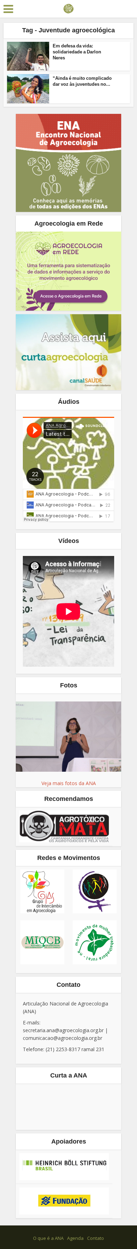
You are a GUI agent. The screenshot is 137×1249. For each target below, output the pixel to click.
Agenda (75, 1238)
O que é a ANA (48, 1238)
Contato (95, 1238)
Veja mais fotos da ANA (68, 783)
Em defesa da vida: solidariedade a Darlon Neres (77, 51)
